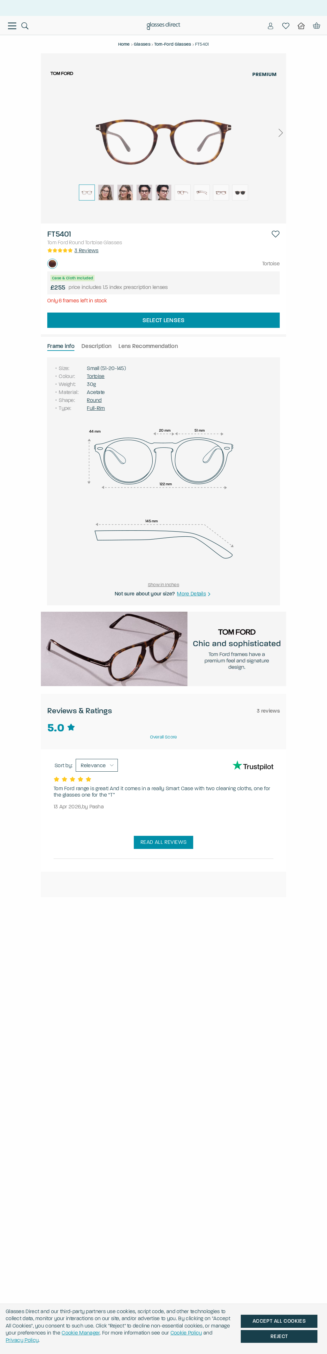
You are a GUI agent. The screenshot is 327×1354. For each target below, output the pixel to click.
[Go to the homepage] (163, 27)
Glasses (112, 242)
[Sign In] (270, 25)
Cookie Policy (186, 1333)
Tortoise (94, 242)
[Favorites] (285, 25)
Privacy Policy (22, 1340)
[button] (280, 132)
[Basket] (316, 25)
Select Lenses (163, 320)
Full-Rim (96, 408)
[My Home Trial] (301, 25)
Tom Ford (57, 242)
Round (76, 242)
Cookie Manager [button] (81, 1333)
